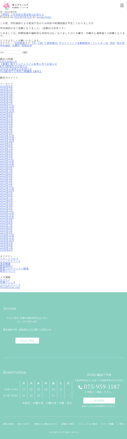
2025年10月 (7, 111)
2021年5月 (6, 230)
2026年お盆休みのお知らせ (16, 69)
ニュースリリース (10, 261)
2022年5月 (6, 203)
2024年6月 (6, 151)
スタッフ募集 (107, 423)
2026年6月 (6, 91)
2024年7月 (6, 148)
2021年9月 (6, 220)
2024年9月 (6, 143)
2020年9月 (6, 242)
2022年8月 (6, 195)
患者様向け (6, 266)
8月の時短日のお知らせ (14, 66)
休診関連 (20, 43)
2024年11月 (7, 138)
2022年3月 (6, 208)
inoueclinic (44, 17)
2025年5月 (6, 123)
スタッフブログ (9, 258)
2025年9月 (6, 113)
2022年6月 (6, 200)
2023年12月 (7, 160)
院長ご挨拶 (8, 423)
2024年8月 (6, 146)
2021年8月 (6, 222)
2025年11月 (7, 108)
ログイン (5, 280)
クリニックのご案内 (87, 423)
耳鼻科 (16, 45)
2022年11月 (7, 188)
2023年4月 (6, 178)
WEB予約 (99, 400)
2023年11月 (7, 163)
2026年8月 (6, 86)
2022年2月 (6, 210)
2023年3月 (6, 180)
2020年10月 (7, 240)
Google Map (27, 340)
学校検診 (5, 45)
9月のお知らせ (8, 61)
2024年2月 (6, 158)
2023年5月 (6, 175)
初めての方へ (24, 423)
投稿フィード (7, 282)
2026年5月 (6, 93)
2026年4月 (6, 96)
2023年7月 (6, 170)
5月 (34, 43)
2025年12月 (7, 106)
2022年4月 (6, 205)
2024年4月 (6, 155)
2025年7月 (6, 118)
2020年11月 (7, 237)
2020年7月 (6, 247)
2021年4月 (6, 232)
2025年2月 (6, 131)
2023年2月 (6, 183)
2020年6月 (6, 250)
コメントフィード (10, 284)
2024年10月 (7, 141)
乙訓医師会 (50, 43)
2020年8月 (6, 245)
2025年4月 (6, 126)
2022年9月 (6, 193)
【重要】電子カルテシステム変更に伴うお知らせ (28, 64)
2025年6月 (6, 121)
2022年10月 (7, 190)
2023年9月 (6, 168)
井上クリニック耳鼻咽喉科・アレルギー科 (83, 43)
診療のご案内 (67, 423)
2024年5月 (6, 153)
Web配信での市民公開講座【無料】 (21, 71)
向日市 (120, 43)
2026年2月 (6, 101)
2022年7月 (6, 198)
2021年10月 (7, 218)
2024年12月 (7, 136)
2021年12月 (7, 213)
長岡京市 (27, 45)
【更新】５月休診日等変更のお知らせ (22, 14)
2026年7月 (6, 89)
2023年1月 (6, 185)
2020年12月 (7, 235)
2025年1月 (6, 133)
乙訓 (40, 43)
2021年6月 (6, 227)
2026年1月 (6, 103)
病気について (8, 271)
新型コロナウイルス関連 (14, 268)
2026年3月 (6, 98)
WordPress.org (10, 287)
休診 (112, 43)
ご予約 (121, 423)
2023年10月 (7, 165)
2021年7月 (6, 225)
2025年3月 (6, 128)
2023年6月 (6, 173)
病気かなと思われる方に (46, 423)
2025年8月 (6, 116)
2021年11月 (7, 215)
